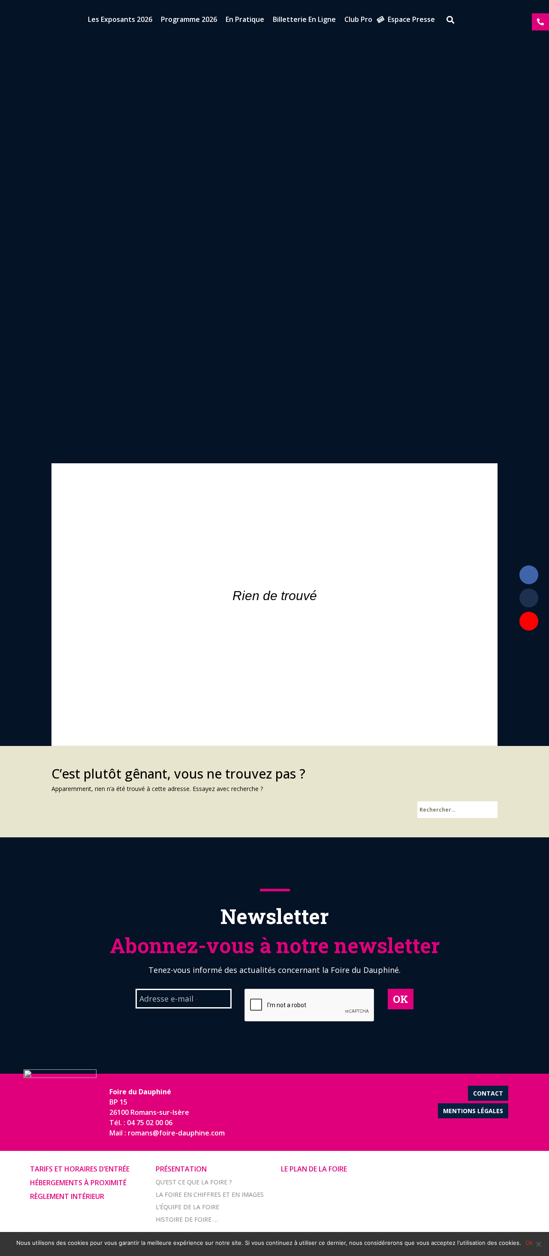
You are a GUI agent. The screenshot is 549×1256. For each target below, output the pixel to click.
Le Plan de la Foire (314, 1169)
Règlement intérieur (67, 1196)
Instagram (528, 644)
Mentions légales (473, 1111)
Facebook (528, 574)
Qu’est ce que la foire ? (194, 1182)
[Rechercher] (447, 21)
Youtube (528, 621)
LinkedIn (528, 598)
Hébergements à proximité (78, 1182)
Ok (529, 1242)
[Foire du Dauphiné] (21, 21)
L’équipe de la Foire (187, 1207)
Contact (488, 1093)
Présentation (181, 1169)
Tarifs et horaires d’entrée (80, 1169)
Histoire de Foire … (187, 1219)
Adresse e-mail (168, 999)
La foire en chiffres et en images (210, 1194)
